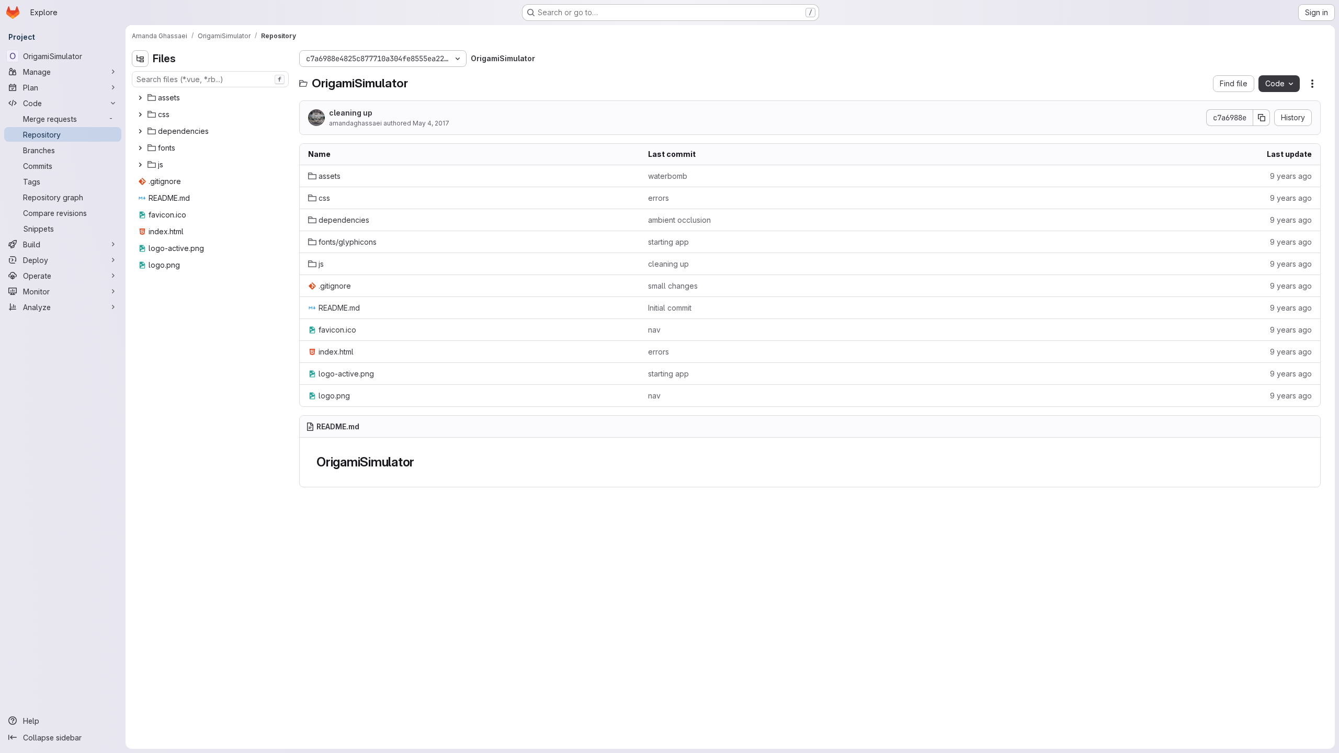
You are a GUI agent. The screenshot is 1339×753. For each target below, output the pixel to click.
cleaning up (350, 112)
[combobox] (210, 79)
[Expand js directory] (140, 164)
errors (658, 197)
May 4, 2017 (431, 123)
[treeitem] (211, 97)
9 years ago (1291, 176)
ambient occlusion (679, 219)
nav (654, 329)
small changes (673, 285)
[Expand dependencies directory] (140, 131)
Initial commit (669, 307)
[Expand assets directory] (140, 98)
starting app (668, 241)
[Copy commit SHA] (1261, 117)
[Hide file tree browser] (140, 58)
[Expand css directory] (140, 114)
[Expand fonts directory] (140, 148)
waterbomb (667, 176)
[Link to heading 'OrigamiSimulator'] (421, 462)
